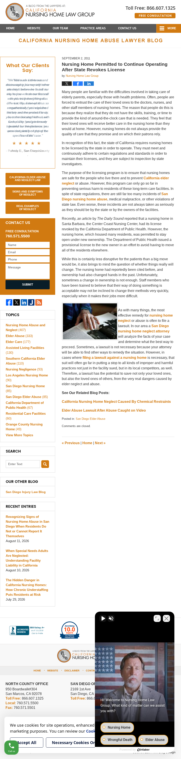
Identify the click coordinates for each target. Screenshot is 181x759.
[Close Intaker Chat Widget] (166, 618)
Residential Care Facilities (26, 416)
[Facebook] (9, 302)
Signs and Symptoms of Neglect (27, 193)
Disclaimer (71, 670)
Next (100, 443)
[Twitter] (16, 302)
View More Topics (19, 435)
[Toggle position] (157, 618)
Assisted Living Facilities (25, 350)
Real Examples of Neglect (27, 208)
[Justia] (31, 302)
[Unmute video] (102, 618)
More (172, 28)
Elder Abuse (19, 336)
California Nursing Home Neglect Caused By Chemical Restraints (116, 401)
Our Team (60, 28)
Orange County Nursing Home (24, 426)
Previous (71, 443)
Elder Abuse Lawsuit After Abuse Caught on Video (104, 410)
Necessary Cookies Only (75, 742)
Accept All (26, 742)
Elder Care (18, 342)
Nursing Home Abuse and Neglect (25, 327)
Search (45, 464)
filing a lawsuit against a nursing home (115, 357)
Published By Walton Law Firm (150, 10)
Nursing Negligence (24, 369)
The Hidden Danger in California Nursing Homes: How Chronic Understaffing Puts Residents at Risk (27, 587)
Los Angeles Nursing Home (27, 377)
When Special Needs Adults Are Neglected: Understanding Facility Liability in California (27, 558)
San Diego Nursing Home (25, 388)
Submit (27, 284)
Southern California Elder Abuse (25, 361)
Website (33, 28)
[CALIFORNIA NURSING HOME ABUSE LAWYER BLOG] (90, 40)
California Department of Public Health (25, 405)
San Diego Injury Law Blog (26, 492)
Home (10, 28)
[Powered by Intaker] (143, 749)
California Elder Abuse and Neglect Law (27, 179)
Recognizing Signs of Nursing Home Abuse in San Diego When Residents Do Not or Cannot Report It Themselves (27, 526)
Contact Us (127, 28)
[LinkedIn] (24, 302)
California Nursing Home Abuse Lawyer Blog (50, 12)
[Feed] (38, 302)
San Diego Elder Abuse (90, 418)
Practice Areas (93, 28)
